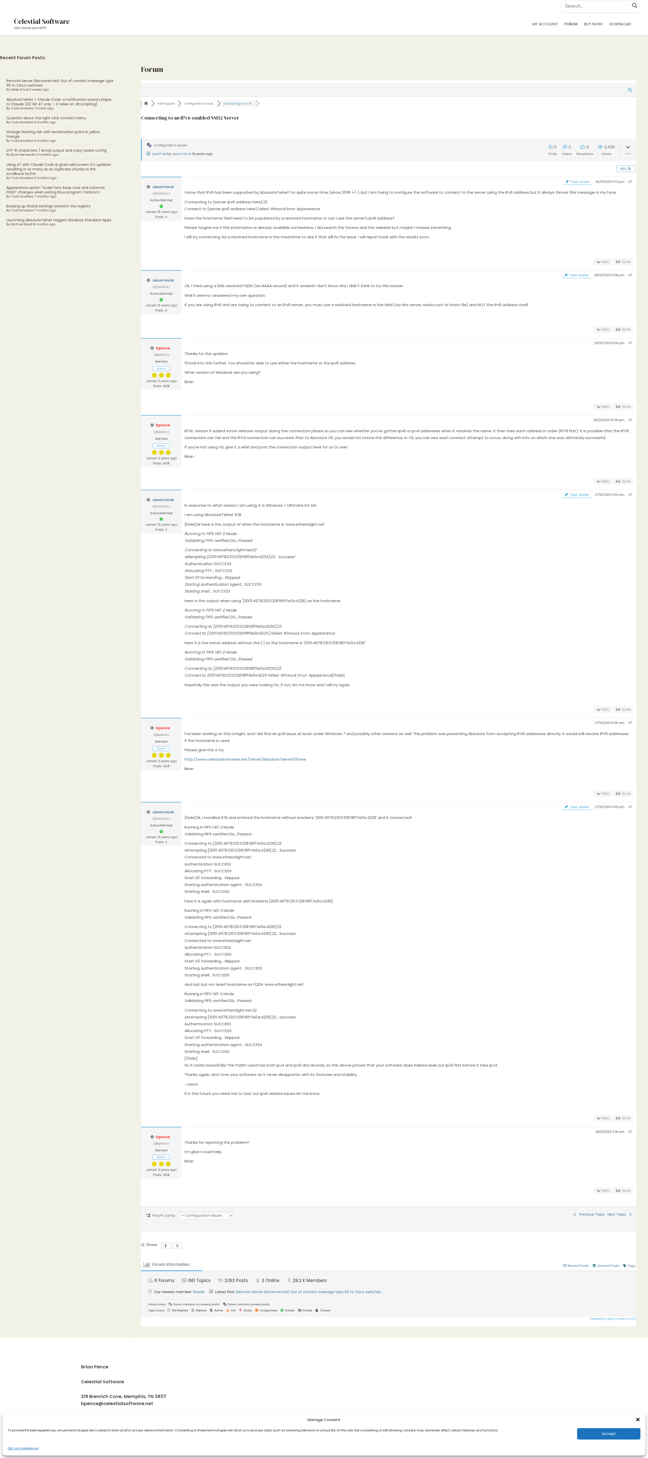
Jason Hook (181, 153)
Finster (199, 1291)
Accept (609, 1433)
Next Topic (618, 1214)
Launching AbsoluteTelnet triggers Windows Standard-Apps (58, 220)
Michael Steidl (21, 224)
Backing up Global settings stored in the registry (48, 206)
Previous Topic (591, 1214)
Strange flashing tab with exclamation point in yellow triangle (53, 134)
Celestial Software (42, 21)
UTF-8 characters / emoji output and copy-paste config (56, 150)
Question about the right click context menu (46, 118)
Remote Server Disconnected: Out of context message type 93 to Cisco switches (59, 83)
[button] (637, 1419)
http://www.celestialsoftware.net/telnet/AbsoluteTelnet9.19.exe (245, 759)
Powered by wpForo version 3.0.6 (613, 1319)
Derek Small (20, 89)
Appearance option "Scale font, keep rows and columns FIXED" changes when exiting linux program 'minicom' (55, 190)
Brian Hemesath (23, 154)
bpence (163, 348)
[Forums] (146, 104)
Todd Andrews (22, 108)
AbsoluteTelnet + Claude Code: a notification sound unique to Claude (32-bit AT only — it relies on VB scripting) (58, 102)
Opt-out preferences (23, 1448)
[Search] (635, 6)
